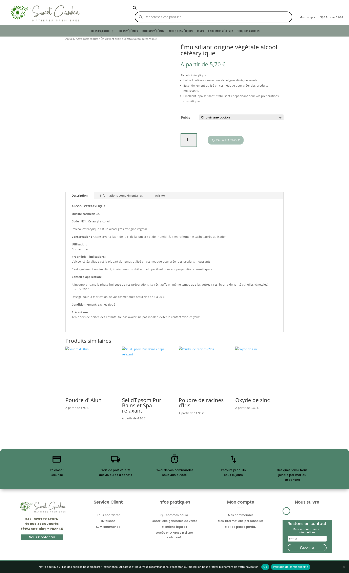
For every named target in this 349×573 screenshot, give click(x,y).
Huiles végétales (128, 32)
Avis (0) (160, 195)
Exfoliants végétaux (220, 32)
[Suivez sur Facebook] (286, 511)
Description (80, 195)
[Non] (344, 567)
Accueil (69, 39)
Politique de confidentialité (290, 566)
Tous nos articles (248, 32)
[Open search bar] (135, 7)
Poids (185, 117)
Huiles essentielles (101, 32)
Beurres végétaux (153, 32)
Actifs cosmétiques (181, 32)
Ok (265, 566)
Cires (200, 32)
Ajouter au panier (226, 140)
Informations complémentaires (121, 195)
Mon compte (307, 17)
